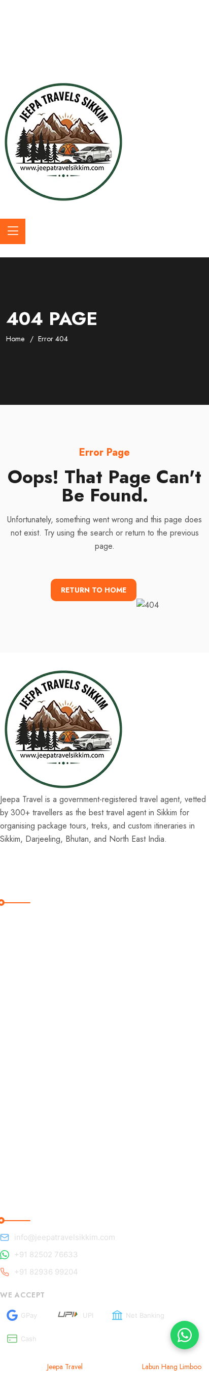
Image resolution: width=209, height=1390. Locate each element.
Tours (18, 1115)
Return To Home (93, 590)
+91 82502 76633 (46, 1254)
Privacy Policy (34, 1037)
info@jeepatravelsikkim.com (64, 1237)
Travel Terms (31, 933)
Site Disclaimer (36, 995)
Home (15, 339)
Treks (18, 1136)
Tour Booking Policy (45, 975)
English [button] (46, 52)
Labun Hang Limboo (171, 1367)
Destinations (31, 1094)
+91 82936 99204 (46, 1272)
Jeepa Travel (65, 1367)
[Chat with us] (184, 1335)
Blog (16, 1073)
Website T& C (35, 1016)
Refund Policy (34, 954)
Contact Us (28, 1157)
